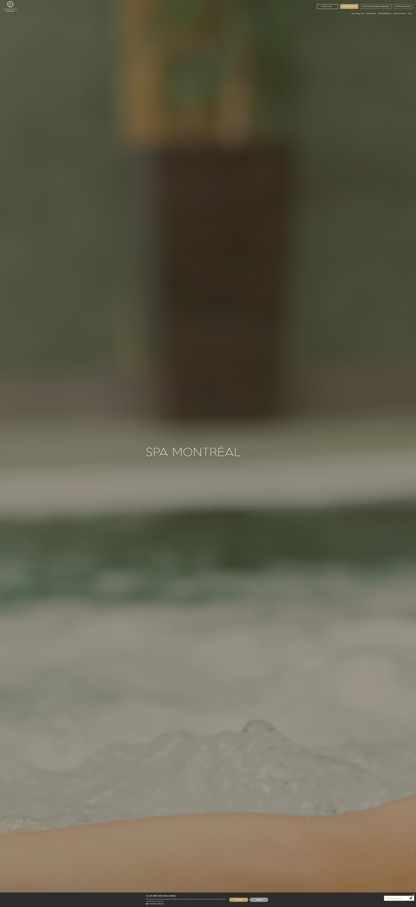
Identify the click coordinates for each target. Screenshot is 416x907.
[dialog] (208, 900)
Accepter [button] (238, 900)
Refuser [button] (259, 900)
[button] (186, 903)
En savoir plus (159, 901)
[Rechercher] (319, 6)
